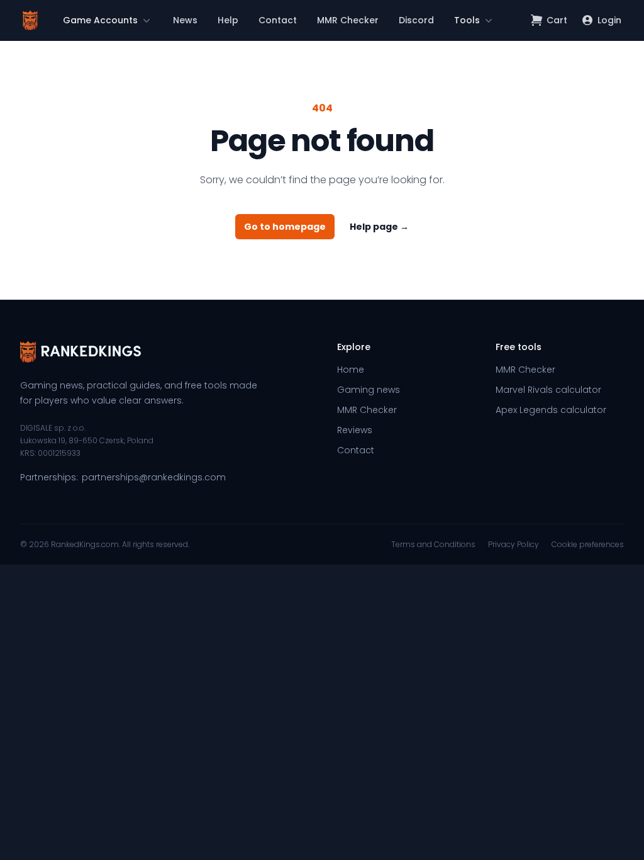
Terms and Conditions (433, 545)
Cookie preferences (588, 545)
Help (228, 20)
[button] (107, 20)
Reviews (354, 430)
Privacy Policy (513, 545)
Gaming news (368, 389)
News (185, 20)
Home (350, 369)
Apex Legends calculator (551, 410)
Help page (379, 226)
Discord (416, 20)
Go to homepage (285, 226)
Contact (277, 20)
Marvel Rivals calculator (548, 389)
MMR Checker (348, 20)
